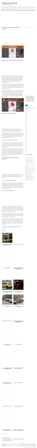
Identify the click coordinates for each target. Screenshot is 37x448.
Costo (29, 7)
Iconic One (26, 447)
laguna (26, 133)
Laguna (11, 7)
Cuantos (15, 7)
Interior (26, 131)
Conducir (26, 118)
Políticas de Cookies (25, 444)
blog (25, 111)
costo (26, 120)
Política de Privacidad (32, 444)
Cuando (3, 9)
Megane (24, 7)
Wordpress (34, 447)
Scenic (32, 7)
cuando (26, 121)
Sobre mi (7, 9)
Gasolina (26, 130)
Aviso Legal (20, 444)
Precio (26, 143)
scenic (26, 147)
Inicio (3, 7)
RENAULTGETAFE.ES (9, 3)
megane (26, 134)
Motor (26, 137)
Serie (26, 150)
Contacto (11, 9)
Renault (6, 7)
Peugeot (26, 140)
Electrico (26, 127)
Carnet (26, 114)
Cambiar (19, 7)
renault (6, 433)
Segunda (26, 149)
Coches (26, 117)
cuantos (26, 124)
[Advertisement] (18, 18)
